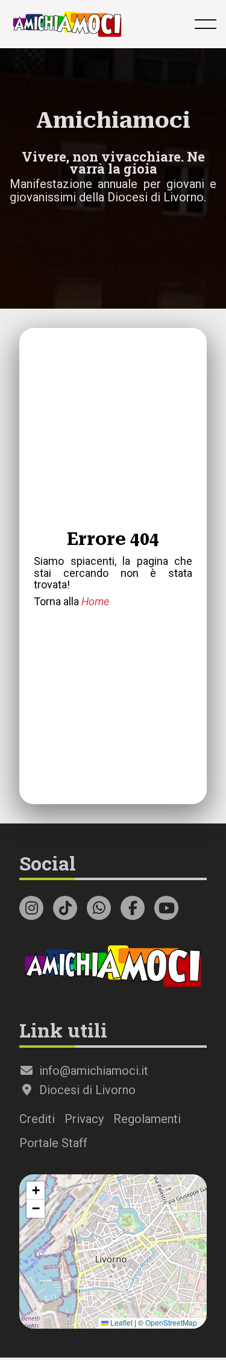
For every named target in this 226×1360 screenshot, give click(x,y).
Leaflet (120, 1322)
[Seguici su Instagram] (31, 908)
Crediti (37, 1119)
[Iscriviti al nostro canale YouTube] (166, 908)
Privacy (84, 1119)
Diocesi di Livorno (86, 1090)
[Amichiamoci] (67, 24)
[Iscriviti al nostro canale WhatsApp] (99, 908)
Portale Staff (53, 1143)
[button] (36, 1191)
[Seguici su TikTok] (65, 908)
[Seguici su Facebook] (133, 908)
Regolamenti (147, 1119)
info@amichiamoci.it (92, 1070)
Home (95, 601)
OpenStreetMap (171, 1322)
